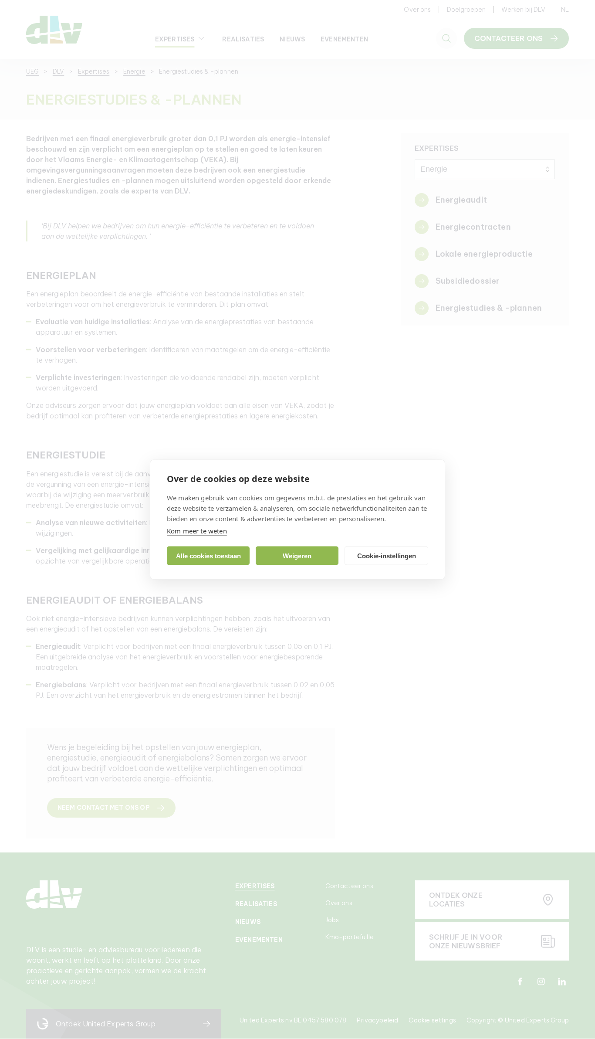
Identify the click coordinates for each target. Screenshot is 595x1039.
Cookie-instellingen (386, 555)
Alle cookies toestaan (208, 555)
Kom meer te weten (197, 530)
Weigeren (297, 555)
